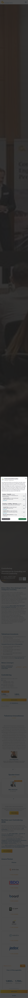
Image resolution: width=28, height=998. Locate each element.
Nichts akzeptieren (6, 518)
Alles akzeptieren (22, 518)
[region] (14, 505)
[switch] (23, 496)
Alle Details (5, 500)
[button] (22, 496)
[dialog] (14, 499)
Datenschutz (11, 480)
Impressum (6, 480)
